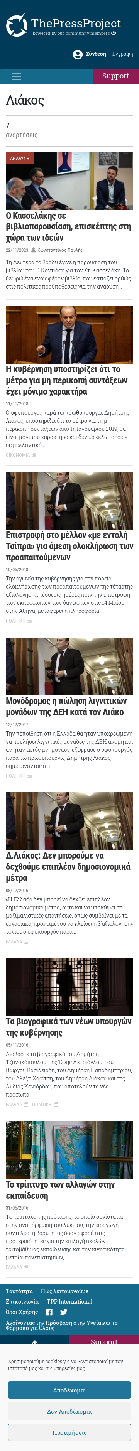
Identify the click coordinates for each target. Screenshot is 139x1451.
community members (88, 33)
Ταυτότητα (19, 1291)
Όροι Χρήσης (22, 1312)
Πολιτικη (15, 621)
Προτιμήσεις (70, 1432)
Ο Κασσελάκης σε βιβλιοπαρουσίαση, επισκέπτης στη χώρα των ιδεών (68, 226)
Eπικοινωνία (22, 1301)
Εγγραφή (122, 53)
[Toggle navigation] (16, 76)
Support (115, 75)
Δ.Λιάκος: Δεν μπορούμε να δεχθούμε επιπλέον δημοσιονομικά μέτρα (68, 866)
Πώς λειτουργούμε (65, 1291)
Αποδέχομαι (69, 1390)
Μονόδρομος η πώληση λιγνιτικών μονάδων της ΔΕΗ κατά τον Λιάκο (66, 706)
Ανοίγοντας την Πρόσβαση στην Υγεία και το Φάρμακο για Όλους (62, 1325)
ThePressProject (76, 22)
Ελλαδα (14, 942)
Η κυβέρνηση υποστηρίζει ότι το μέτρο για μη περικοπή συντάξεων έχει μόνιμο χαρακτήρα (66, 380)
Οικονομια (18, 455)
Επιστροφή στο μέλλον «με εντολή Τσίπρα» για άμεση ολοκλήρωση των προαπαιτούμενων (69, 546)
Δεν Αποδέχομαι (69, 1411)
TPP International (69, 1301)
